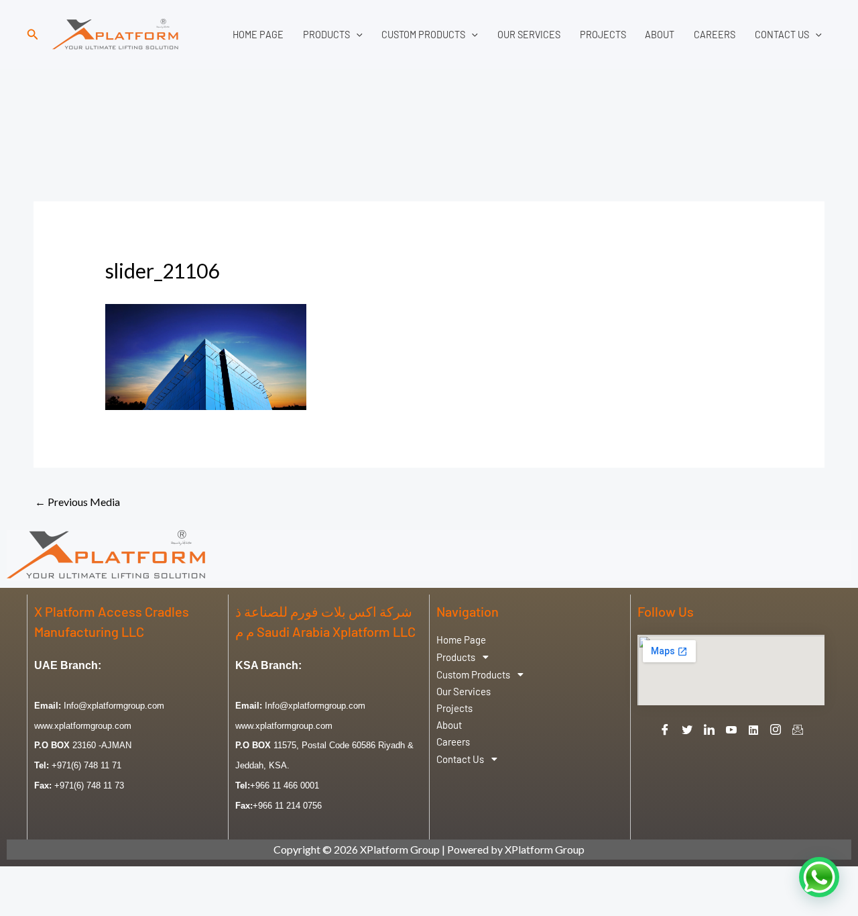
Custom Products (423, 34)
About (659, 34)
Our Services (528, 34)
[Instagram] (775, 729)
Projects (603, 34)
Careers (714, 34)
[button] (33, 34)
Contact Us (782, 34)
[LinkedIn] (709, 729)
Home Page (258, 34)
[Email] (798, 729)
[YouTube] (731, 729)
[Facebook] (665, 729)
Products (326, 34)
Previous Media (77, 501)
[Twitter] (687, 729)
